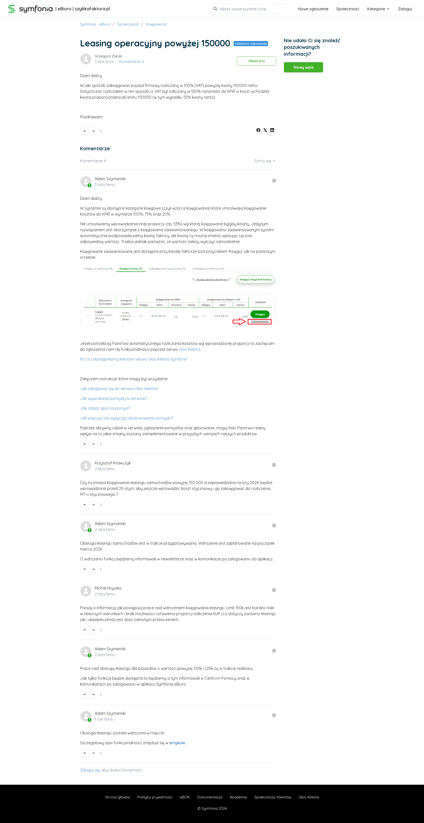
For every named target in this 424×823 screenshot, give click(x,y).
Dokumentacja (209, 797)
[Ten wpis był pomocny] (84, 131)
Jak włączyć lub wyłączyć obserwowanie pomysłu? (126, 418)
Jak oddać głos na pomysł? (105, 408)
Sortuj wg (263, 160)
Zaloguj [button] (405, 8)
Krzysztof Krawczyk (113, 462)
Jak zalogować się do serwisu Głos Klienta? (119, 388)
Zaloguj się (90, 770)
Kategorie (376, 8)
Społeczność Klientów (272, 797)
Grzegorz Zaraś (108, 56)
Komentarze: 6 (131, 61)
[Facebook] (258, 130)
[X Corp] (265, 130)
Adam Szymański (110, 178)
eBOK (185, 797)
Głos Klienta (189, 349)
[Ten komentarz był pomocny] (84, 444)
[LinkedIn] (272, 130)
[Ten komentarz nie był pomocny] (93, 444)
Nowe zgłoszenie (313, 8)
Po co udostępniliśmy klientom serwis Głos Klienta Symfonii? (133, 359)
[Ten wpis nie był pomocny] (93, 131)
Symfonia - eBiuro (95, 24)
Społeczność (347, 8)
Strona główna (117, 797)
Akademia (238, 797)
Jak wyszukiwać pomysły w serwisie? (113, 398)
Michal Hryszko (108, 588)
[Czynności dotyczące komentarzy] (274, 181)
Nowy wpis (304, 67)
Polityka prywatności (154, 797)
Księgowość (156, 24)
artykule (177, 742)
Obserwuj (256, 61)
